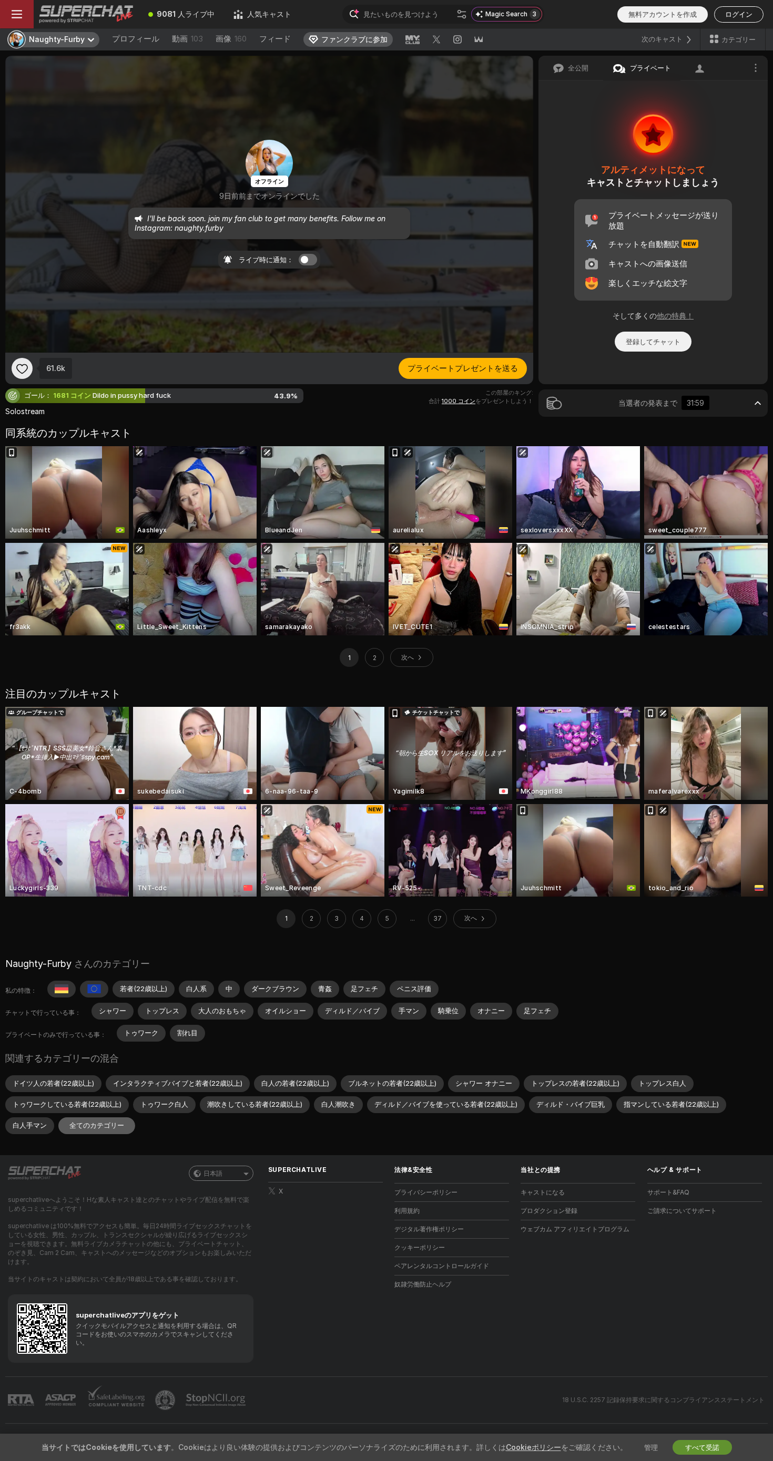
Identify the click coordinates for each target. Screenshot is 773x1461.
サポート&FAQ (668, 1192)
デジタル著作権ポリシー (429, 1229)
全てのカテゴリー (96, 1125)
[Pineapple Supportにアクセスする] (166, 1400)
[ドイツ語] (61, 989)
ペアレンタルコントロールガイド (441, 1266)
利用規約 (407, 1211)
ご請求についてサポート (682, 1211)
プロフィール (135, 39)
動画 (187, 39)
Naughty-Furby (38, 963)
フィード (275, 39)
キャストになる (543, 1192)
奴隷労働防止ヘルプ (422, 1284)
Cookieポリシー (533, 1447)
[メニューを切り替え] (17, 14)
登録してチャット (653, 341)
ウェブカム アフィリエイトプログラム (575, 1229)
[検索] (461, 14)
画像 (231, 39)
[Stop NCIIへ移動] (217, 1400)
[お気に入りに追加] (22, 368)
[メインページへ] (86, 14)
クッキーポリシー (419, 1247)
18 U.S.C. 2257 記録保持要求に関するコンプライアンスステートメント (663, 1400)
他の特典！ (675, 315)
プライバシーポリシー (425, 1192)
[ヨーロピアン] (94, 989)
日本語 (213, 1173)
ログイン (738, 14)
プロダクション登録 (549, 1211)
